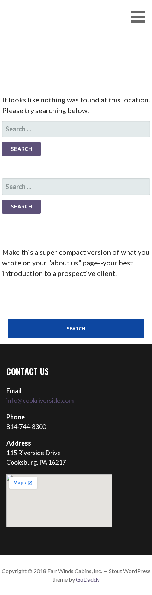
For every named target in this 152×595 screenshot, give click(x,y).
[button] (140, 16)
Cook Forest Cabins (50, 17)
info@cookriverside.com (40, 400)
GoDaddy (88, 579)
